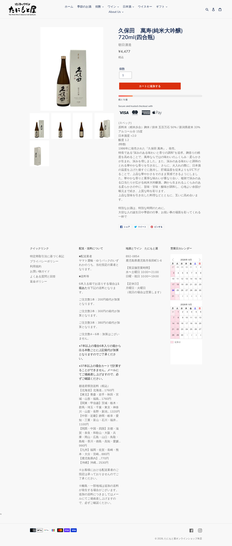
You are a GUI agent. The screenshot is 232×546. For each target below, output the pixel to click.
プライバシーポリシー (44, 261)
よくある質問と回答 (43, 276)
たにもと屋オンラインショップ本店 (183, 538)
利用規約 (35, 266)
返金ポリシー (38, 281)
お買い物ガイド (40, 271)
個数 (122, 69)
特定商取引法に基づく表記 (47, 256)
